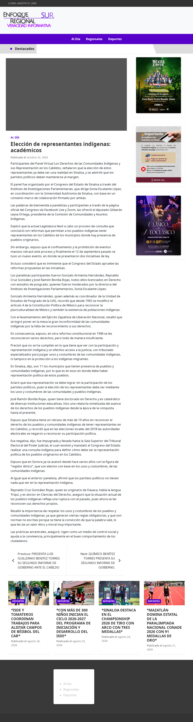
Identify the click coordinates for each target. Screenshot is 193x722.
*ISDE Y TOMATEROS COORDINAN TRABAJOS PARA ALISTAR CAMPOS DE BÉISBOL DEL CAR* (26, 623)
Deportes (115, 39)
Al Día (75, 39)
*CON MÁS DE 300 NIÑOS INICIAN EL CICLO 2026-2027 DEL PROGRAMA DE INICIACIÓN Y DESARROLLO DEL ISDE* (73, 623)
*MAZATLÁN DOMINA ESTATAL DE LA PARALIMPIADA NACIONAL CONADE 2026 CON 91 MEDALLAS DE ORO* (164, 625)
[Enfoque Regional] (28, 20)
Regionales (94, 39)
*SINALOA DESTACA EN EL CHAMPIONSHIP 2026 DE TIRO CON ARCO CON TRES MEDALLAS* (119, 621)
